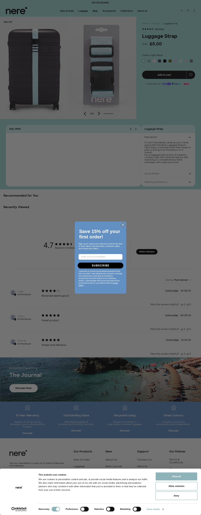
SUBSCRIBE (100, 265)
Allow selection (176, 486)
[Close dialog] (123, 225)
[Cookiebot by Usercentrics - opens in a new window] (19, 509)
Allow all (176, 476)
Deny (176, 495)
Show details (153, 509)
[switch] (84, 509)
